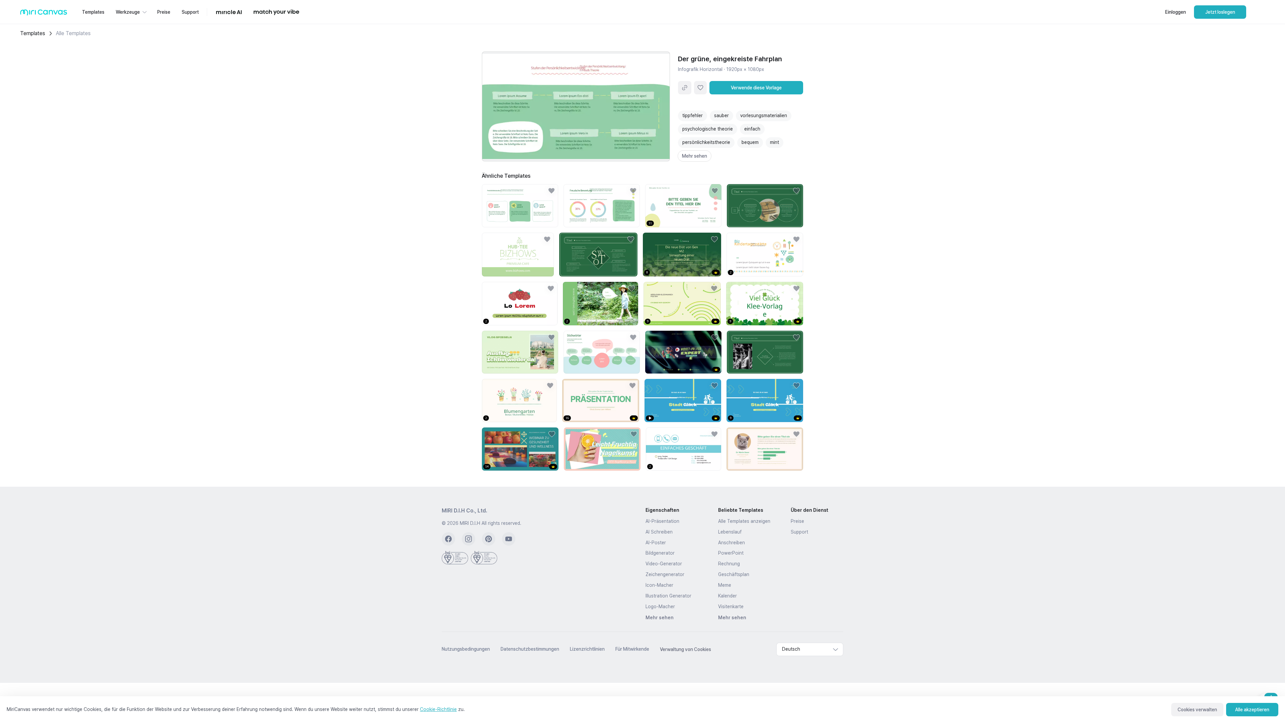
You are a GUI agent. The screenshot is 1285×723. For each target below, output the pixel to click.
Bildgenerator (660, 553)
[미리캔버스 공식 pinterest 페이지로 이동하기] (488, 539)
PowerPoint (731, 553)
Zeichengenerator (665, 574)
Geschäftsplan (733, 574)
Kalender (727, 595)
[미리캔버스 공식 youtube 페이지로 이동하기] (508, 539)
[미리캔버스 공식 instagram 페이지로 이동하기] (468, 539)
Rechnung (729, 563)
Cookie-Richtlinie (438, 709)
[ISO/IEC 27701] (484, 557)
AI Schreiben (659, 532)
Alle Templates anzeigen (744, 521)
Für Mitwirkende (632, 649)
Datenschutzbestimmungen (530, 649)
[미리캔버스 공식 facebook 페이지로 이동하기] (448, 539)
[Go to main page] (43, 14)
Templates (32, 33)
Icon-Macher (659, 585)
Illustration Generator (668, 595)
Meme (724, 585)
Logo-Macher (660, 606)
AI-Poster (656, 542)
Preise (797, 521)
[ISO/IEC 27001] (455, 557)
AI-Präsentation (662, 521)
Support (799, 532)
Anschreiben (731, 542)
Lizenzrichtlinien (587, 649)
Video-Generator (664, 563)
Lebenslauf (730, 532)
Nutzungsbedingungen (466, 649)
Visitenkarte (731, 606)
